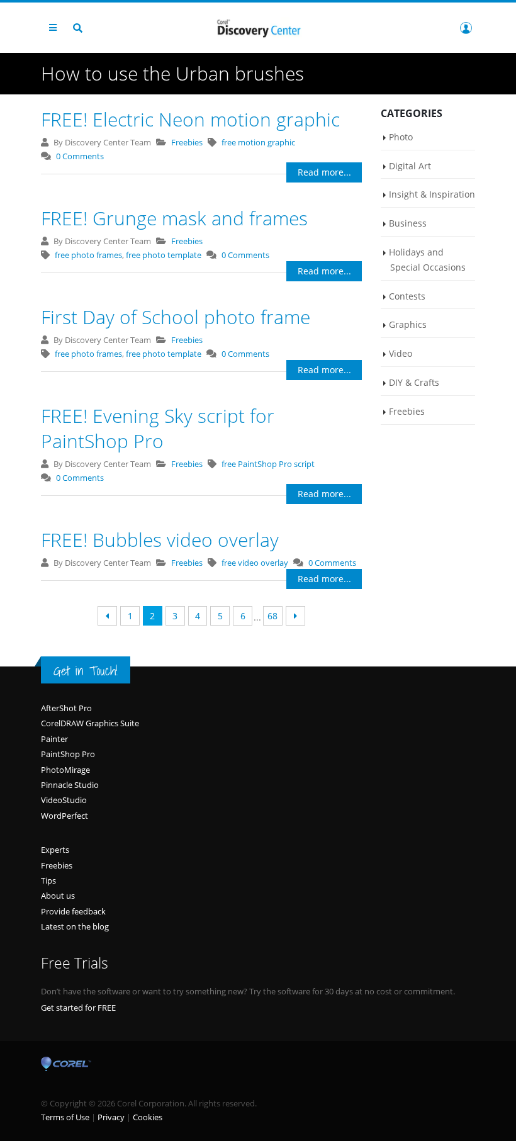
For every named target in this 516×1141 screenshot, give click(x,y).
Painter (54, 739)
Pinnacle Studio (70, 784)
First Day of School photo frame (175, 317)
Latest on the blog (75, 926)
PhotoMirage (65, 769)
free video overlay (255, 562)
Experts (55, 849)
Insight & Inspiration (432, 194)
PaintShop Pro (68, 754)
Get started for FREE (78, 1007)
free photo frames (88, 255)
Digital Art (410, 166)
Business (408, 223)
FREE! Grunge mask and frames (174, 218)
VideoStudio (64, 800)
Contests (407, 296)
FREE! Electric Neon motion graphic (190, 119)
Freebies (187, 142)
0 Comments (80, 156)
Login (465, 27)
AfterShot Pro (66, 708)
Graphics (408, 324)
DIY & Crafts (414, 382)
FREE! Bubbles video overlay (160, 540)
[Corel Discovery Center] (258, 27)
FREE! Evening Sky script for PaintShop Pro (157, 428)
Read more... (324, 172)
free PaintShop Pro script (268, 463)
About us (58, 895)
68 (272, 616)
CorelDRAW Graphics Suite (90, 723)
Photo (401, 137)
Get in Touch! (85, 671)
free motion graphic (258, 142)
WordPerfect (64, 815)
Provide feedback (73, 911)
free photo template (163, 255)
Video (400, 353)
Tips (48, 880)
